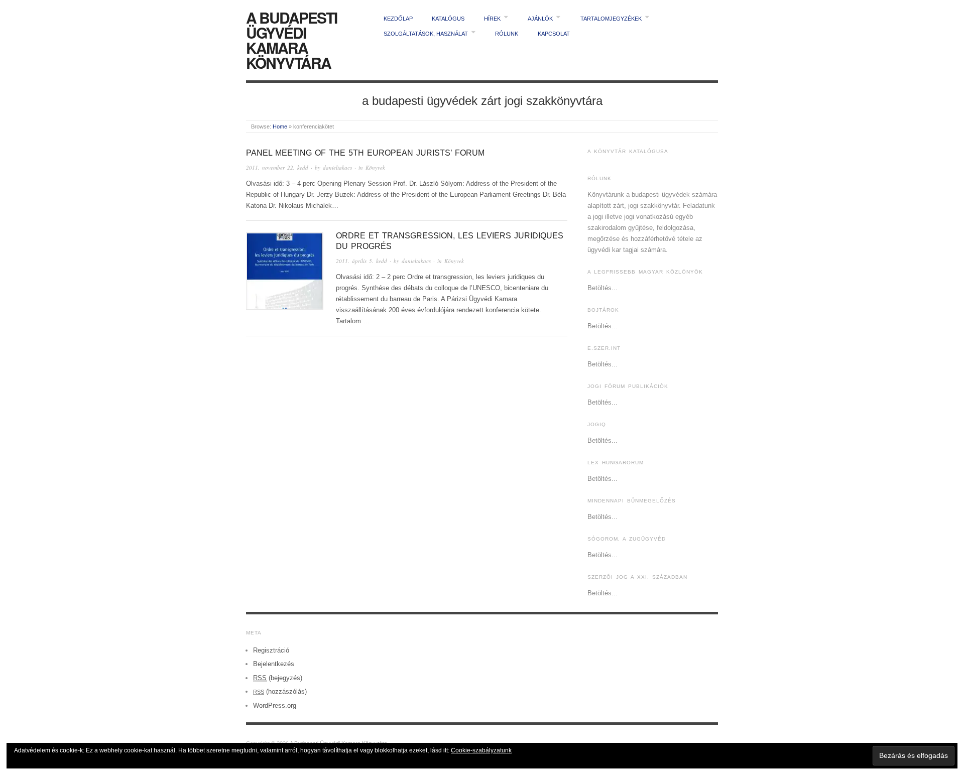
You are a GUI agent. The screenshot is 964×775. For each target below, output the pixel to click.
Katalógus (448, 19)
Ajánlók (540, 19)
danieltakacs (337, 167)
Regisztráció (271, 650)
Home (280, 126)
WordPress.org (274, 705)
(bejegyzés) (277, 678)
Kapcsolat (554, 34)
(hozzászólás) (280, 691)
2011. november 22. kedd (277, 167)
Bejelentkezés (273, 664)
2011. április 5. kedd (361, 261)
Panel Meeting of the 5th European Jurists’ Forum (365, 153)
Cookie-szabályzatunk (481, 750)
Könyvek (375, 167)
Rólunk (506, 34)
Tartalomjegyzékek (611, 19)
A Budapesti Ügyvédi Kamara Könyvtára (291, 40)
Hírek (492, 19)
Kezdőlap (398, 19)
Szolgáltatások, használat (426, 34)
